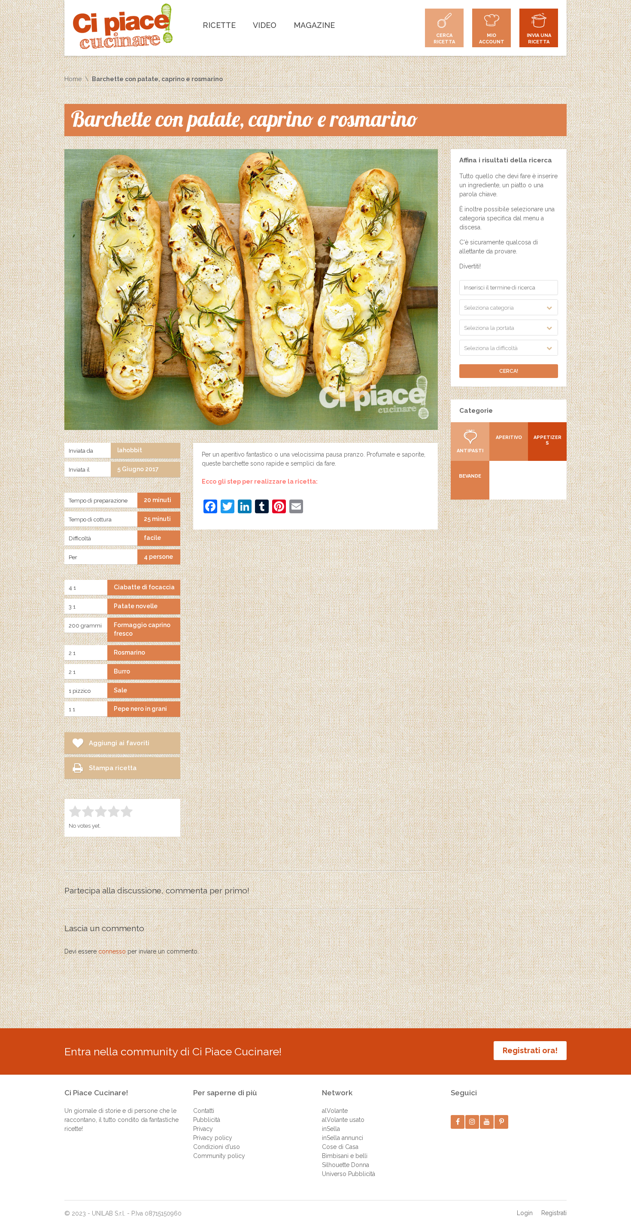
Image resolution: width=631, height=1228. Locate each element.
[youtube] (486, 1122)
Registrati (554, 1213)
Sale (120, 690)
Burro (122, 671)
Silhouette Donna (345, 1164)
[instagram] (472, 1122)
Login (525, 1213)
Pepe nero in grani (140, 708)
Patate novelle (136, 606)
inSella (331, 1128)
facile (152, 537)
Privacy (203, 1128)
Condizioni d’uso (216, 1146)
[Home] (123, 26)
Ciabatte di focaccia (144, 587)
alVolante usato (343, 1119)
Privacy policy (212, 1137)
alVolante (335, 1110)
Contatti (203, 1110)
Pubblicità (206, 1119)
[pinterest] (501, 1122)
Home (73, 79)
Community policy (219, 1155)
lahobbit (129, 450)
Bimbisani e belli (344, 1155)
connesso (112, 951)
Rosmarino (129, 652)
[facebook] (457, 1122)
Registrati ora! (530, 1050)
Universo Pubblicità (348, 1173)
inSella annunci (342, 1137)
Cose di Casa (340, 1146)
